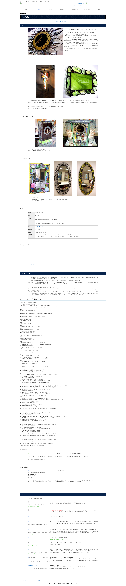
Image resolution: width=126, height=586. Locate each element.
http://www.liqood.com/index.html (35, 512)
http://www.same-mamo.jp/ (33, 506)
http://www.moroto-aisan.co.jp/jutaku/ (35, 553)
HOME (26, 9)
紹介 (57, 21)
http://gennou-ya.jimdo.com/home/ (57, 539)
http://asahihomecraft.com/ (33, 545)
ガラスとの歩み (62, 21)
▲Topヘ (104, 270)
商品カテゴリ (63, 9)
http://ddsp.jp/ (30, 534)
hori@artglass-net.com (40, 226)
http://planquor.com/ (32, 526)
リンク (68, 21)
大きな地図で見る (31, 264)
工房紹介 (38, 9)
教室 (99, 9)
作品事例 (50, 9)
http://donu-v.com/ (53, 518)
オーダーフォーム (87, 9)
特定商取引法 (81, 3)
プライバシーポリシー (79, 5)
